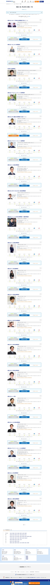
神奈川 (26, 534)
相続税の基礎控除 (29, 552)
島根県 (13, 539)
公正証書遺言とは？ (40, 552)
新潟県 (11, 536)
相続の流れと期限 (5, 551)
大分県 (21, 542)
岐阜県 (26, 536)
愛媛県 (16, 541)
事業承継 (27, 558)
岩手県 (16, 533)
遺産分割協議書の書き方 (18, 551)
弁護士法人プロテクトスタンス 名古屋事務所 (16, 448)
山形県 (23, 533)
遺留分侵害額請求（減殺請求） (18, 558)
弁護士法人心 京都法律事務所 (13, 242)
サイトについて (12, 571)
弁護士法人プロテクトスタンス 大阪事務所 (16, 140)
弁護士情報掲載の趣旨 (32, 571)
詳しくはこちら (23, 35)
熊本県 (18, 542)
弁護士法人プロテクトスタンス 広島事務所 (16, 92)
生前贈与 (27, 557)
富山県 (13, 536)
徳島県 (11, 541)
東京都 (23, 534)
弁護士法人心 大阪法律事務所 (13, 164)
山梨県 (21, 536)
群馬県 (16, 534)
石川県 (16, 536)
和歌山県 (26, 537)
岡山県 (16, 539)
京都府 (16, 537)
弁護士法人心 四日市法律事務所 (13, 320)
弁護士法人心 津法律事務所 (12, 268)
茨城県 (11, 534)
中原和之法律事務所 (11, 68)
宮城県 (18, 533)
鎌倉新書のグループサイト (25, 566)
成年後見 (27, 559)
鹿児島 (26, 542)
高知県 (18, 541)
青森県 (13, 533)
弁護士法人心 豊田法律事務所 (13, 498)
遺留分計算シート (17, 559)
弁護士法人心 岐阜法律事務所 (13, 344)
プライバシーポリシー (22, 571)
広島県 (18, 539)
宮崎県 (23, 542)
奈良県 (23, 537)
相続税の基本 (28, 551)
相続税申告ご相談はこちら (41, 1)
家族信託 (27, 556)
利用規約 (18, 571)
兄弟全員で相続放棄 (5, 559)
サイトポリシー (27, 571)
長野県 (23, 536)
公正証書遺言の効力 (40, 553)
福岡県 (11, 542)
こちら (29, 16)
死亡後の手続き (5, 553)
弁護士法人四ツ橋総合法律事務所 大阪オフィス (16, 116)
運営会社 (16, 571)
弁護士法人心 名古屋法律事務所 (13, 422)
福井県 (18, 536)
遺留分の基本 (16, 557)
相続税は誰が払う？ (29, 553)
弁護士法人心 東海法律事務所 (13, 370)
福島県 (26, 533)
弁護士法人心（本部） (11, 396)
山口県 (21, 539)
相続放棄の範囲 (5, 557)
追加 (36, 39)
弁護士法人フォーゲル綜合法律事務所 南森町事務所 (18, 216)
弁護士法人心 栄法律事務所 (12, 472)
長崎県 (16, 542)
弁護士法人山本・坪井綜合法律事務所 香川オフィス (17, 20)
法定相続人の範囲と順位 (18, 553)
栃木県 (13, 534)
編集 (41, 12)
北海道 (11, 533)
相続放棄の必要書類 (5, 558)
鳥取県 (11, 539)
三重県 (11, 537)
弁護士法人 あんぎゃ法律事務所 (13, 44)
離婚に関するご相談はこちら (36, 1)
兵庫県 (21, 537)
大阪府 (18, 537)
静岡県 (28, 536)
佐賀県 (13, 542)
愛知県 (30, 536)
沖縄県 (28, 542)
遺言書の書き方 (40, 551)
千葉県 (21, 534)
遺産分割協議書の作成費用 (18, 552)
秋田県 (21, 533)
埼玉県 (18, 534)
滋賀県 (13, 537)
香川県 (13, 541)
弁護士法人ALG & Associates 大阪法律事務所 (16, 190)
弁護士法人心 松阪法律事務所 (13, 294)
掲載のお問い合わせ (37, 571)
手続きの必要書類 (5, 552)
